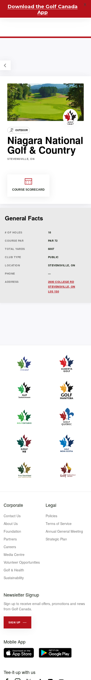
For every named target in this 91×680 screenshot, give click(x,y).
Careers (10, 546)
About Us (11, 523)
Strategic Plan (56, 539)
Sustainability (14, 577)
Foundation (12, 531)
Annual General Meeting (64, 531)
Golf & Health (14, 570)
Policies (51, 515)
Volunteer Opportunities (22, 562)
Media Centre (14, 554)
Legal (51, 505)
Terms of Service (59, 523)
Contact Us (12, 515)
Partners (10, 539)
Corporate (13, 505)
